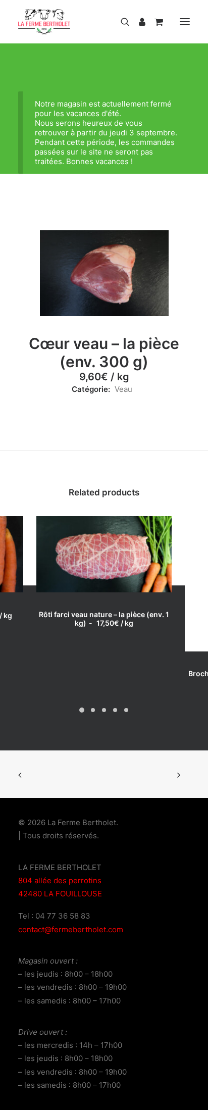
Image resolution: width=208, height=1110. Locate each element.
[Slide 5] (126, 710)
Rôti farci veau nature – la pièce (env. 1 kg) (104, 618)
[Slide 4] (115, 710)
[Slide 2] (92, 710)
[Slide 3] (104, 710)
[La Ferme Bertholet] (44, 21)
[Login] (137, 21)
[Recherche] (121, 21)
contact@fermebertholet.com (70, 929)
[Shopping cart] (154, 21)
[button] (185, 21)
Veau (123, 389)
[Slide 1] (81, 710)
